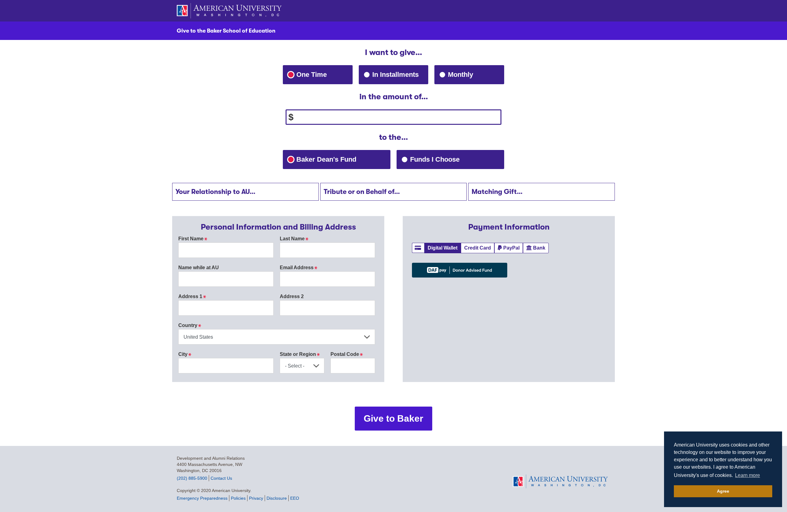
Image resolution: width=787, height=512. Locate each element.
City (184, 354)
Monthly (460, 74)
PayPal (513, 247)
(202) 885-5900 (192, 478)
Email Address (298, 267)
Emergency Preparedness (202, 498)
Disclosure (277, 498)
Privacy (256, 498)
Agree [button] (723, 491)
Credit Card (479, 247)
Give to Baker (393, 418)
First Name (192, 238)
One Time (311, 74)
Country (189, 325)
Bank (541, 247)
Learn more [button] (747, 475)
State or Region (300, 354)
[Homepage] (561, 481)
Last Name (294, 238)
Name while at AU (198, 267)
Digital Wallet (444, 247)
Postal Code (346, 354)
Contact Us (221, 478)
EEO (294, 498)
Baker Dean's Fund (340, 159)
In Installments (395, 74)
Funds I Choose (449, 159)
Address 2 (292, 296)
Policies (238, 498)
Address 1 (192, 296)
